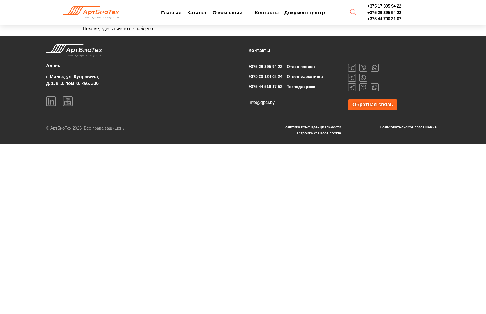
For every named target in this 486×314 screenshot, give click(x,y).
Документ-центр (304, 12)
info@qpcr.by (262, 102)
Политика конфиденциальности (312, 127)
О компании (227, 12)
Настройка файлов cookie (317, 133)
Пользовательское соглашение (408, 127)
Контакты (267, 12)
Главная (171, 12)
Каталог (197, 12)
